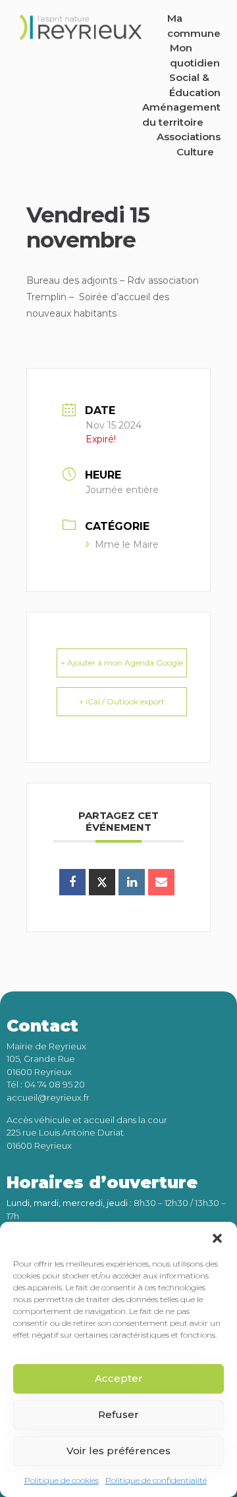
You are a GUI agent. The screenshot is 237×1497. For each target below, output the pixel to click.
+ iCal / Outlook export (122, 701)
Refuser (118, 1414)
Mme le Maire (127, 544)
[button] (217, 1238)
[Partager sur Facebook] (72, 882)
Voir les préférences (118, 1450)
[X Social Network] (102, 882)
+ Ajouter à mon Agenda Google (122, 663)
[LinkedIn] (131, 882)
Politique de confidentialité (156, 1480)
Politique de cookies (61, 1480)
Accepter (119, 1378)
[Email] (161, 882)
